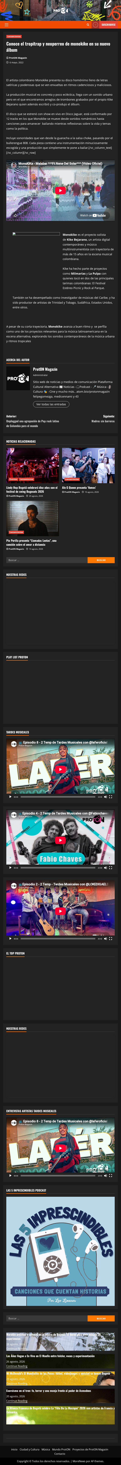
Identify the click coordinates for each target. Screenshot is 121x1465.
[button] (6, 24)
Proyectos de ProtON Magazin (90, 1449)
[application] (60, 769)
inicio (14, 1449)
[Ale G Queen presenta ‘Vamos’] (88, 465)
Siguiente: (103, 418)
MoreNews (79, 1461)
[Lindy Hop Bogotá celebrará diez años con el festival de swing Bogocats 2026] (32, 465)
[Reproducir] (10, 796)
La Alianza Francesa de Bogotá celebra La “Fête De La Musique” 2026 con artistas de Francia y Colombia (60, 1410)
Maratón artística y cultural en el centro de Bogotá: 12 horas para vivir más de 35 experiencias (53, 1336)
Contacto (59, 1453)
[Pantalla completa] (110, 796)
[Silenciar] (105, 796)
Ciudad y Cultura (29, 1449)
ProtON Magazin (18, 57)
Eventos (13, 479)
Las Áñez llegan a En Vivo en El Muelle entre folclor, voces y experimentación (50, 1356)
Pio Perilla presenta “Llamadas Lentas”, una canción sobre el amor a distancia (31, 542)
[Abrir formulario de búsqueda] (88, 25)
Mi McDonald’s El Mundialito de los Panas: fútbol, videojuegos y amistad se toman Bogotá (58, 1373)
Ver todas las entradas (51, 404)
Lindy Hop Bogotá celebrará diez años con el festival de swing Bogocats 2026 (32, 489)
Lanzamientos (14, 36)
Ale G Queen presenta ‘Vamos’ (79, 487)
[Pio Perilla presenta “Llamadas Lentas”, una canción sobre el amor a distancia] (32, 518)
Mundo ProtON (61, 1449)
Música (46, 1449)
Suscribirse (108, 24)
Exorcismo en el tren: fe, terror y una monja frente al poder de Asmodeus (48, 1391)
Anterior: (32, 421)
